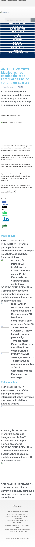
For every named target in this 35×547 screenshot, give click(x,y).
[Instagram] (6, 3)
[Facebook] (15, 3)
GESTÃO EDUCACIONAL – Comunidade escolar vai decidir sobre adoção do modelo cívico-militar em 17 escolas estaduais (16, 294)
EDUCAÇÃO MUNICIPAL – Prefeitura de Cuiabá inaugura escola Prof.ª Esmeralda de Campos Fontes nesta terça (16, 437)
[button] (17, 56)
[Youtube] (23, 3)
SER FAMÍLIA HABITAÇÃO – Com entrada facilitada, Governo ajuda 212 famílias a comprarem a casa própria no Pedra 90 (22, 314)
